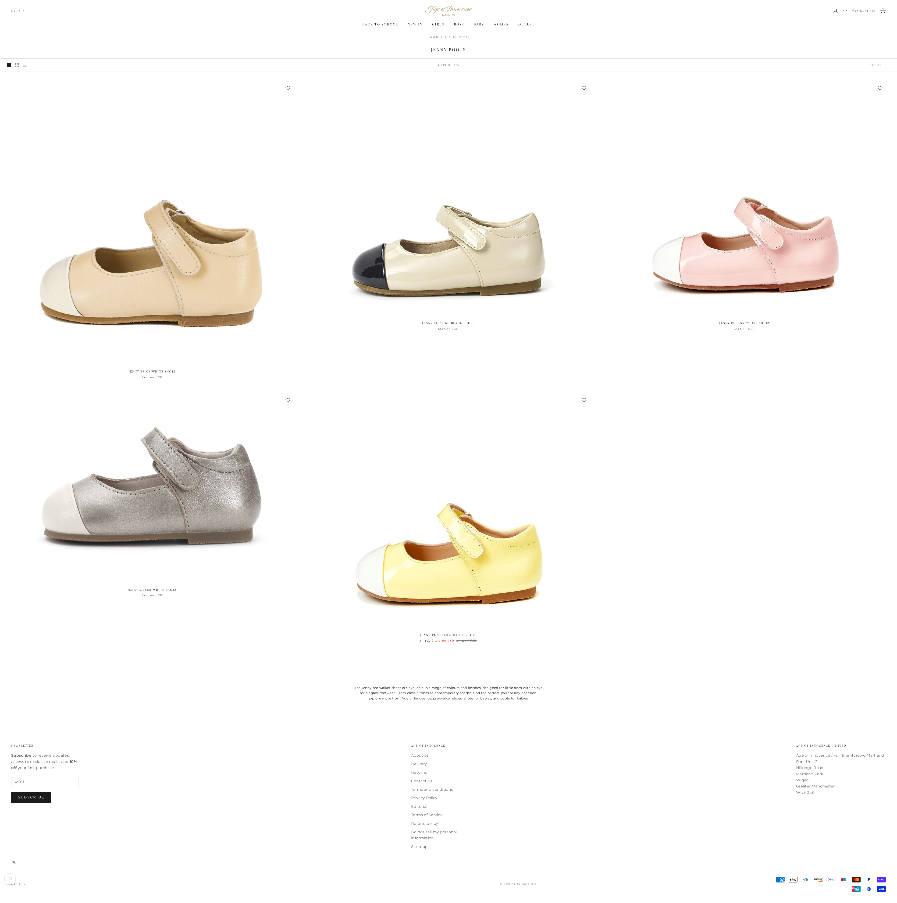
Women (501, 24)
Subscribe (31, 797)
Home (433, 37)
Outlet (526, 24)
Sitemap (419, 846)
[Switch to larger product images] (9, 65)
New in (415, 24)
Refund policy (424, 823)
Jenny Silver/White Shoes (152, 589)
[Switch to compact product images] (25, 65)
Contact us (421, 781)
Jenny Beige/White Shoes (152, 371)
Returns (419, 772)
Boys (459, 24)
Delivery (419, 764)
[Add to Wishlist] (287, 88)
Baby (479, 24)
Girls (438, 24)
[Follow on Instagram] (13, 863)
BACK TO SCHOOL (380, 24)
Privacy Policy (424, 798)
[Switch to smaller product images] (17, 65)
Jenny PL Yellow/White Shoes (448, 635)
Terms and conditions (432, 789)
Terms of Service (427, 815)
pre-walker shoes (447, 698)
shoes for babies (477, 698)
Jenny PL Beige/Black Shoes (448, 323)
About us (420, 755)
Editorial (419, 806)
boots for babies (514, 698)
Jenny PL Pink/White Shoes (744, 323)
